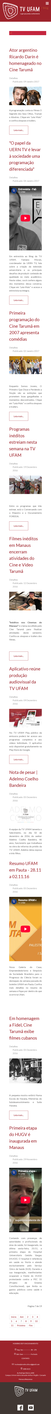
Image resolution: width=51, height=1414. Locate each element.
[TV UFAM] (25, 1390)
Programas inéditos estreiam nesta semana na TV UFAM (23, 442)
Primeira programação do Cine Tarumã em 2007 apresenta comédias (24, 325)
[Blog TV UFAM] (25, 10)
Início (13, 1316)
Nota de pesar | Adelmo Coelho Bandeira (23, 779)
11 (12, 1325)
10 (36, 1321)
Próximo (21, 1325)
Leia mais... (19, 130)
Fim (31, 1325)
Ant (22, 1316)
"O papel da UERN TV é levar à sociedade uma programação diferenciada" (25, 155)
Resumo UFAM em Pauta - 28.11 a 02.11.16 (25, 870)
